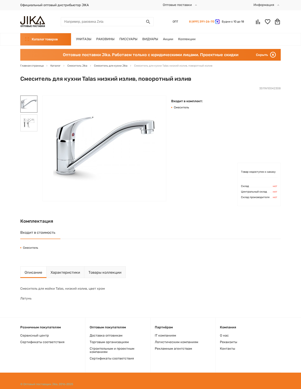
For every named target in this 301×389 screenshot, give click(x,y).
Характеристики (65, 272)
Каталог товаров (45, 39)
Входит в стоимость (37, 232)
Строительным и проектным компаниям (112, 350)
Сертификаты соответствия (42, 342)
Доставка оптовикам (106, 335)
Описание (33, 272)
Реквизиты (228, 342)
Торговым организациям (109, 342)
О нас (224, 335)
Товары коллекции (104, 272)
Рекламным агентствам (173, 348)
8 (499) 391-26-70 (201, 21)
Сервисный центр (34, 335)
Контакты (227, 348)
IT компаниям (165, 335)
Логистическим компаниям (176, 342)
